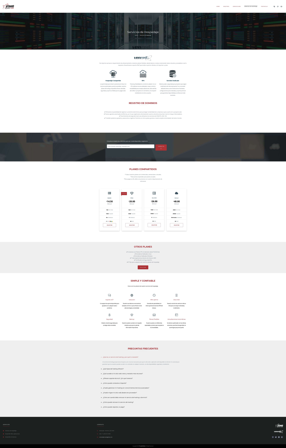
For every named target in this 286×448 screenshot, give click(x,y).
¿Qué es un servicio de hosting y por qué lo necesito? (120, 357)
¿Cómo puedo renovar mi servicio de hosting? (118, 402)
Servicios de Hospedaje (250, 6)
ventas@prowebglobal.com (105, 437)
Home (218, 6)
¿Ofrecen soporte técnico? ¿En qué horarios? (118, 378)
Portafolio (264, 6)
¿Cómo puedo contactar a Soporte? (114, 383)
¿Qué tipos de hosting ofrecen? (113, 369)
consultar (161, 147)
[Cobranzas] (274, 6)
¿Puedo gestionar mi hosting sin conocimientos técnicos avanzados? (126, 388)
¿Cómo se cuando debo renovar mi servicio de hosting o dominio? (125, 397)
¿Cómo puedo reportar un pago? (114, 407)
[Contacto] (281, 6)
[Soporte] (277, 6)
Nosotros (226, 6)
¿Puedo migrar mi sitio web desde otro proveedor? (120, 393)
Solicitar (109, 225)
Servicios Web (237, 6)
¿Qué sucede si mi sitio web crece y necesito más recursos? (123, 373)
